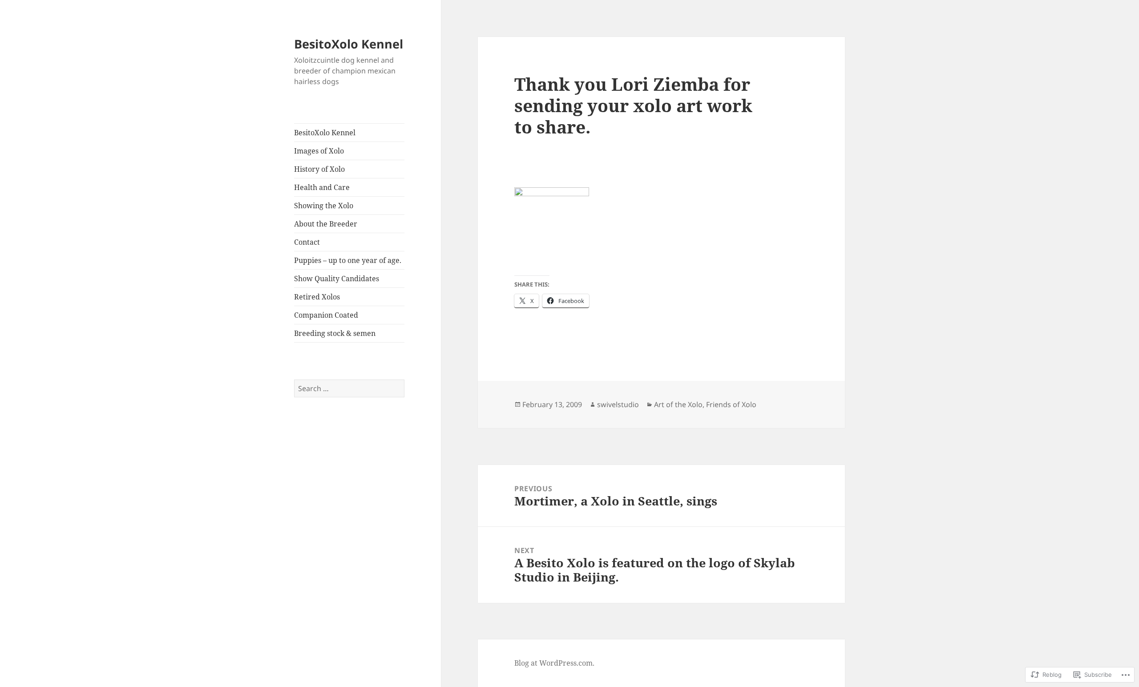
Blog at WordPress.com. (554, 663)
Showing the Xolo (323, 205)
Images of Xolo (319, 151)
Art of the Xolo (678, 404)
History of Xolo (319, 169)
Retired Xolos (317, 297)
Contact (307, 242)
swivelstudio (618, 404)
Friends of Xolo (731, 404)
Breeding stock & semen (335, 333)
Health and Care (322, 187)
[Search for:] (349, 388)
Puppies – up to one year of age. (347, 260)
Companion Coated (326, 315)
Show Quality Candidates (336, 278)
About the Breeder (325, 224)
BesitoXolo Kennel (348, 44)
